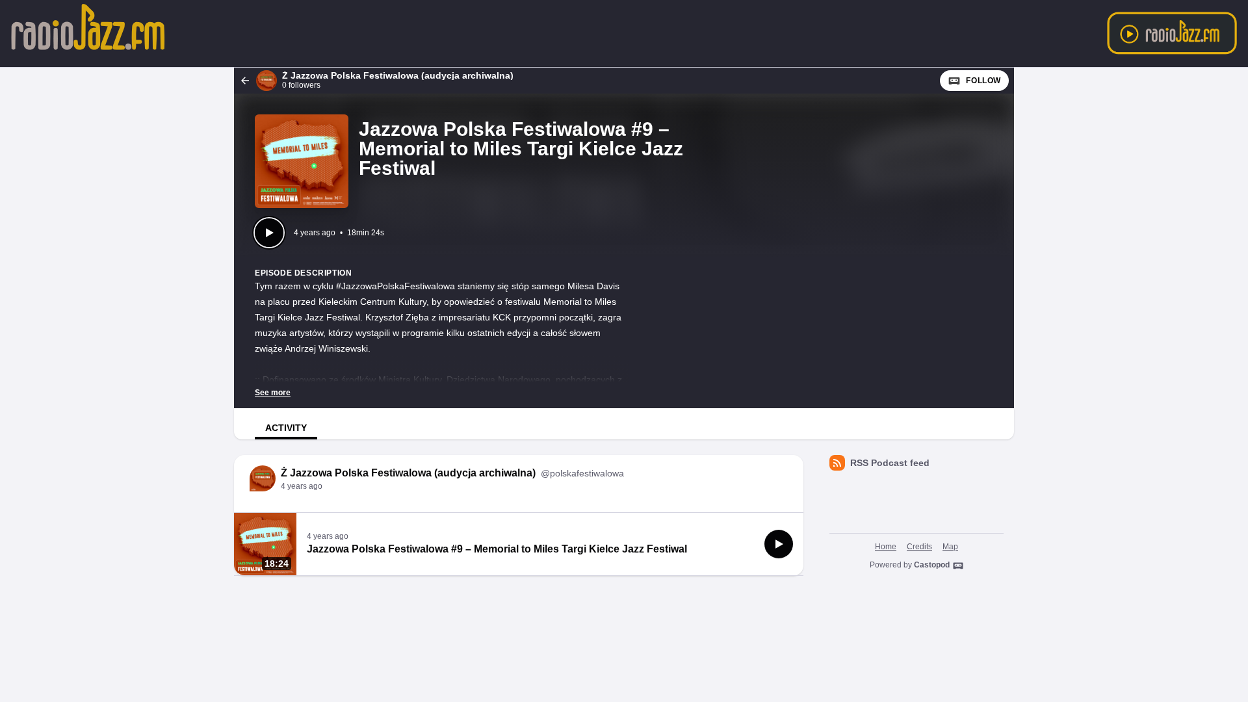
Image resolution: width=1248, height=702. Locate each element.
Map (950, 546)
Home (885, 546)
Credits (919, 546)
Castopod (932, 564)
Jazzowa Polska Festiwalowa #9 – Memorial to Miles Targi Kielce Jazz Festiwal (497, 548)
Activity (286, 427)
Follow (983, 80)
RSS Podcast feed (890, 463)
